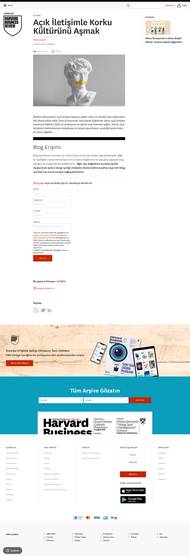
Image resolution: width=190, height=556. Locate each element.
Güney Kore (108, 537)
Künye (46, 463)
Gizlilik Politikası (57, 235)
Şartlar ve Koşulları (41, 235)
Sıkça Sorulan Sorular (91, 458)
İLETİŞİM (37, 15)
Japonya (163, 537)
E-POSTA (36, 211)
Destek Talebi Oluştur (91, 453)
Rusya (77, 540)
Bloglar (9, 479)
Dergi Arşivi (10, 474)
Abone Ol (133, 474)
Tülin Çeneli (39, 39)
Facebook (162, 453)
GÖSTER (140, 400)
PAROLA (36, 222)
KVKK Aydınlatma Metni (43, 238)
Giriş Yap (133, 462)
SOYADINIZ (37, 200)
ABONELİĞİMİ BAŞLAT (19, 363)
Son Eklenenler (12, 453)
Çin (161, 533)
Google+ (161, 468)
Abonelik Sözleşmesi (52, 484)
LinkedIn (161, 463)
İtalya (133, 537)
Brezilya (134, 533)
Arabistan (107, 533)
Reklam (47, 468)
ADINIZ (36, 189)
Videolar (9, 500)
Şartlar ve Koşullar (52, 474)
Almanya (78, 533)
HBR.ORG (50, 533)
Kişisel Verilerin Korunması (55, 489)
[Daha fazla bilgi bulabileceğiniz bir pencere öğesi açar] (12, 551)
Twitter (161, 458)
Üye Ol (133, 455)
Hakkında (48, 453)
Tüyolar (9, 489)
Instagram (162, 479)
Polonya (50, 540)
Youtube (161, 474)
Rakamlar (10, 494)
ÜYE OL (42, 258)
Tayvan (106, 540)
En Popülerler (11, 458)
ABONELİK (169, 5)
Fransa (49, 537)
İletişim (47, 458)
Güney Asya (80, 537)
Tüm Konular (11, 463)
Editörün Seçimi (12, 468)
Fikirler (9, 484)
